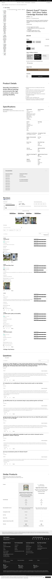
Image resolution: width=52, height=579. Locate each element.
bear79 (3, 419)
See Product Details (29, 24)
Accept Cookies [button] (48, 577)
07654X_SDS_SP (8, 189)
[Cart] (49, 0)
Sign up (4, 538)
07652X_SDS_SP (8, 183)
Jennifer (4, 240)
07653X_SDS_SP (8, 186)
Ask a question (7, 357)
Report (12, 261)
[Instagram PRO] (36, 539)
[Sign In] (46, 0)
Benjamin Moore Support (6, 377)
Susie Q (4, 384)
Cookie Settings (25, 577)
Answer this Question (44, 388)
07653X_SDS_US (8, 184)
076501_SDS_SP (8, 176)
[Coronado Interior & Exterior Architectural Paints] (37, 566)
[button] (12, 0)
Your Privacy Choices (6, 556)
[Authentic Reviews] (7, 199)
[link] (48, 0)
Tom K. (4, 266)
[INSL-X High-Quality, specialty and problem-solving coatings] (22, 566)
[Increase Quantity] (30, 76)
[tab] (4, 12)
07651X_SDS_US (8, 178)
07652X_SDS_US (8, 181)
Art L (3, 333)
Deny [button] (43, 577)
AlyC (3, 436)
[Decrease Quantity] (27, 76)
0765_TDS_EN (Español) (23, 176)
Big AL (4, 295)
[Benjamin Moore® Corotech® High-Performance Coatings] (7, 566)
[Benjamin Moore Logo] (4, 2)
